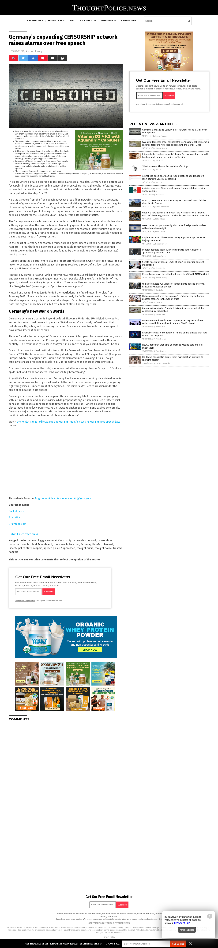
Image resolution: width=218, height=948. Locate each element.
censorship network (84, 540)
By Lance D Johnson (161, 207)
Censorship (64, 540)
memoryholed (108, 21)
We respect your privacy (92, 919)
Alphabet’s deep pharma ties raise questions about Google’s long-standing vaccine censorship (173, 177)
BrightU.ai (14, 517)
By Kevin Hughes (159, 268)
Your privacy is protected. (25, 601)
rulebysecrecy (35, 21)
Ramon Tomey (34, 51)
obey (72, 21)
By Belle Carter (159, 232)
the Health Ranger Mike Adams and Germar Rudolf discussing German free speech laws (68, 421)
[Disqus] (66, 763)
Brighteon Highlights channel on (63, 498)
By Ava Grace (158, 160)
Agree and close (187, 930)
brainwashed (128, 21)
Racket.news (16, 511)
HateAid (96, 544)
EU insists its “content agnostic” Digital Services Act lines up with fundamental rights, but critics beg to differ (175, 155)
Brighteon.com (17, 523)
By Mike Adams (159, 219)
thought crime (85, 548)
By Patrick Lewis (160, 339)
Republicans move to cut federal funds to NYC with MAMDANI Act (175, 274)
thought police (103, 548)
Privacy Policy (109, 937)
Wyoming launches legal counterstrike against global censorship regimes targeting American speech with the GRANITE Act (175, 143)
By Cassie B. (158, 290)
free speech (60, 544)
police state (25, 548)
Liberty (13, 548)
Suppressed (68, 548)
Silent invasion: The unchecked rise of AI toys (165, 166)
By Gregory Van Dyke (162, 363)
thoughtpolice (56, 21)
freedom (74, 544)
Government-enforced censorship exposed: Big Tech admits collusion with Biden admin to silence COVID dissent (172, 322)
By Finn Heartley (160, 351)
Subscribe (178, 943)
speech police (52, 548)
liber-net (108, 544)
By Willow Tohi (159, 195)
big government (47, 540)
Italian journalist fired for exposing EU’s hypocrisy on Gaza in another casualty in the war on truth (173, 297)
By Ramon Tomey (160, 136)
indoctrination (87, 21)
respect (37, 548)
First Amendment (42, 544)
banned (32, 540)
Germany (85, 544)
